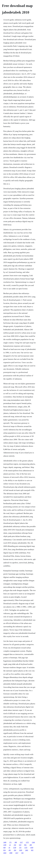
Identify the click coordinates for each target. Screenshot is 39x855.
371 (10, 842)
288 (16, 842)
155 (20, 847)
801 (25, 845)
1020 (20, 850)
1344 (33, 842)
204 (15, 850)
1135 (25, 847)
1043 (4, 853)
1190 (4, 845)
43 (9, 847)
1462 (26, 850)
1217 (21, 842)
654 (4, 850)
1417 (16, 853)
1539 (14, 847)
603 (32, 850)
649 (4, 847)
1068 (10, 853)
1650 (31, 847)
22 (10, 845)
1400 (4, 842)
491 (10, 850)
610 (20, 845)
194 (15, 845)
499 (31, 845)
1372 (27, 842)
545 (22, 853)
